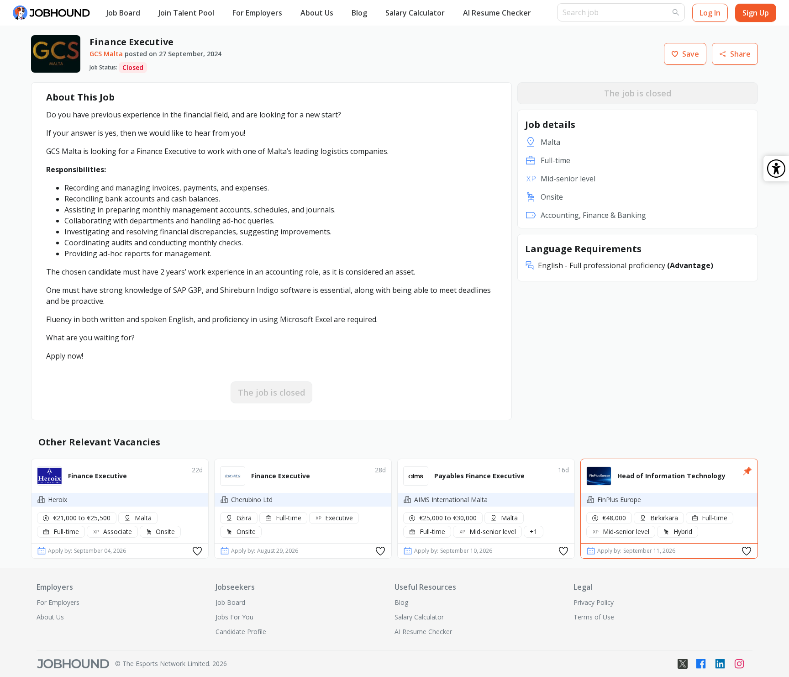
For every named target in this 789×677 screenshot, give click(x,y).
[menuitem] (123, 13)
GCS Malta (106, 53)
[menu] (327, 13)
